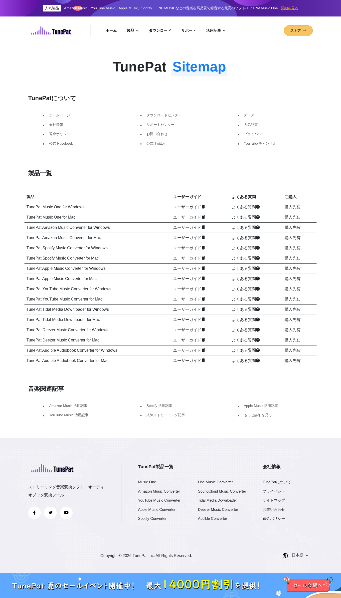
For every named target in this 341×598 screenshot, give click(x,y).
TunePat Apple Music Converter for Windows (66, 268)
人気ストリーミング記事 (166, 415)
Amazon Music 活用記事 (68, 406)
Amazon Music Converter (159, 491)
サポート (188, 30)
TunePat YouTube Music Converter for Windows (68, 289)
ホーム (111, 30)
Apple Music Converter (156, 509)
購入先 (291, 207)
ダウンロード (160, 30)
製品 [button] (131, 30)
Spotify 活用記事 (159, 406)
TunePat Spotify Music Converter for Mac (62, 258)
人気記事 (251, 125)
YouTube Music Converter (159, 500)
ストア (249, 115)
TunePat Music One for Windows (55, 207)
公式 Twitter (156, 143)
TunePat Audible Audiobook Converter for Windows (71, 350)
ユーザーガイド (187, 207)
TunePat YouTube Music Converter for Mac (64, 299)
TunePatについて (277, 482)
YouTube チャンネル (260, 143)
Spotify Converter (152, 518)
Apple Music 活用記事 (261, 406)
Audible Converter (212, 518)
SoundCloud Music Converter (222, 491)
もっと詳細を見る (258, 415)
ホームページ (59, 115)
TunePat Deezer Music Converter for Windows (67, 330)
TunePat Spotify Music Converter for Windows (67, 248)
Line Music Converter (215, 482)
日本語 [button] (298, 555)
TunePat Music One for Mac (50, 217)
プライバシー (254, 134)
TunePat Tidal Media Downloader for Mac (63, 319)
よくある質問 (244, 207)
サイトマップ (274, 500)
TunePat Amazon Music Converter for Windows (68, 227)
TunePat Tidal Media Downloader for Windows (67, 309)
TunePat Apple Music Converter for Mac (61, 279)
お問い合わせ (157, 134)
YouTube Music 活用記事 (68, 415)
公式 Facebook (61, 143)
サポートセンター (160, 125)
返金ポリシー (59, 134)
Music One (147, 482)
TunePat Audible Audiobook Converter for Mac (67, 360)
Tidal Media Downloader (217, 500)
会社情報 (56, 125)
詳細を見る (289, 8)
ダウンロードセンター (164, 115)
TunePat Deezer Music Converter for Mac (62, 340)
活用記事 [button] (214, 30)
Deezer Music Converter (218, 509)
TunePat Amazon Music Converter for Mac (63, 238)
